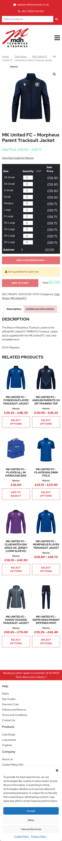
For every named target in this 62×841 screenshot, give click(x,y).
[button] (57, 770)
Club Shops (20, 56)
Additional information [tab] (40, 309)
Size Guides (9, 699)
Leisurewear (9, 740)
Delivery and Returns (14, 709)
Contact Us (8, 720)
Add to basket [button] (16, 494)
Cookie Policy (21, 836)
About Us (7, 759)
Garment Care (10, 704)
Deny (31, 820)
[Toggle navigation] (57, 38)
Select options (16, 422)
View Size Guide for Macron (18, 158)
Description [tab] (14, 309)
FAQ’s (5, 693)
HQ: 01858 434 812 (33, 11)
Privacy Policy (38, 836)
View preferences (31, 829)
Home (5, 56)
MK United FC (39, 56)
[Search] (56, 19)
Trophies (7, 745)
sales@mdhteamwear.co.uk (33, 4)
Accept (31, 811)
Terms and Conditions (14, 715)
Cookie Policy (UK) (12, 764)
